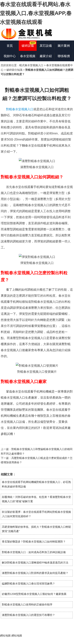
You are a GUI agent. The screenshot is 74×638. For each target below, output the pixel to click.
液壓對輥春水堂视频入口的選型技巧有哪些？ (28, 614)
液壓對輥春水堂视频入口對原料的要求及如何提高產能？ (35, 572)
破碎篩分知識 (14, 69)
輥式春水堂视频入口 (31, 65)
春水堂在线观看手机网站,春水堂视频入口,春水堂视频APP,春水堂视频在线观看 (36, 13)
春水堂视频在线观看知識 (27, 57)
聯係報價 (64, 56)
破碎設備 (28, 45)
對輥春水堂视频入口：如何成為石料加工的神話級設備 (34, 552)
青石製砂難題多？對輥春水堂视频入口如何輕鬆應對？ (34, 541)
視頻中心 (10, 56)
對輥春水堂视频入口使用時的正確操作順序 (27, 604)
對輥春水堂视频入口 (19, 109)
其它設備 (46, 45)
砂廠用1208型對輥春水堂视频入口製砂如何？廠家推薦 (34, 593)
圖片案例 (64, 45)
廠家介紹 (46, 56)
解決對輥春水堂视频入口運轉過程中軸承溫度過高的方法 (35, 562)
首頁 (10, 45)
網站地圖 (5, 635)
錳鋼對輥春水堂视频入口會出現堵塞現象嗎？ (28, 583)
